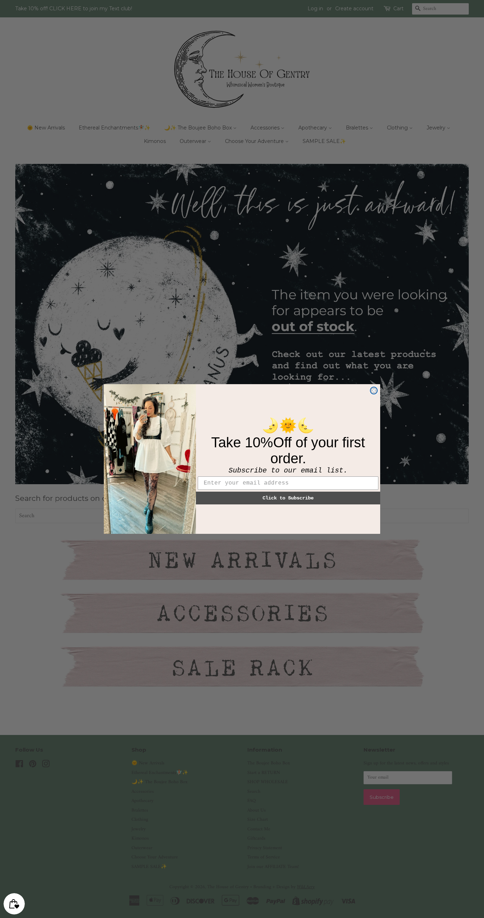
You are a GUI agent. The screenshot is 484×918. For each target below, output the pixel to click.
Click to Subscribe (288, 498)
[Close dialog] (373, 390)
